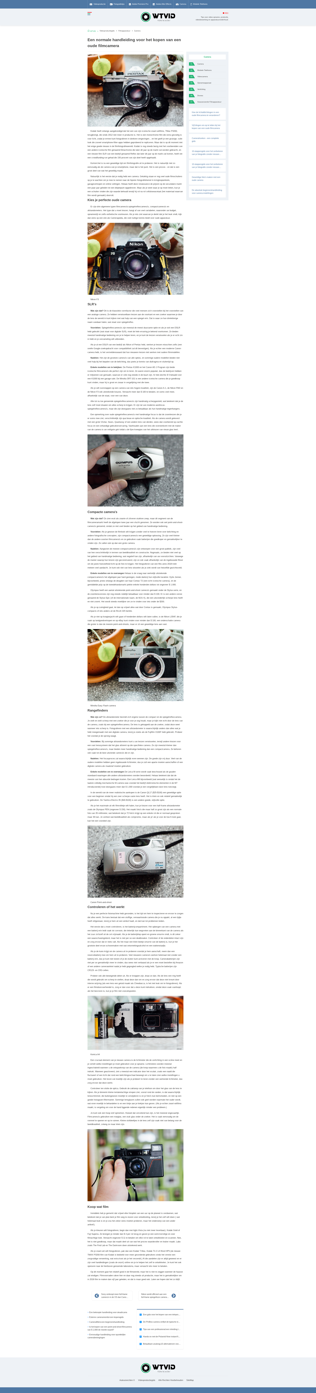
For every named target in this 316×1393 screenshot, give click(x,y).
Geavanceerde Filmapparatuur (209, 102)
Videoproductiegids (107, 31)
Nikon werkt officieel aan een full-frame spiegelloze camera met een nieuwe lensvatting (154, 1296)
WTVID (93, 31)
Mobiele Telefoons (204, 70)
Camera (137, 31)
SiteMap (190, 1380)
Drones (200, 96)
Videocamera (202, 76)
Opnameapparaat (204, 83)
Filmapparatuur (124, 31)
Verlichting (201, 89)
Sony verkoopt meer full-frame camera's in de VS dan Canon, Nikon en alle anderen (114, 1296)
